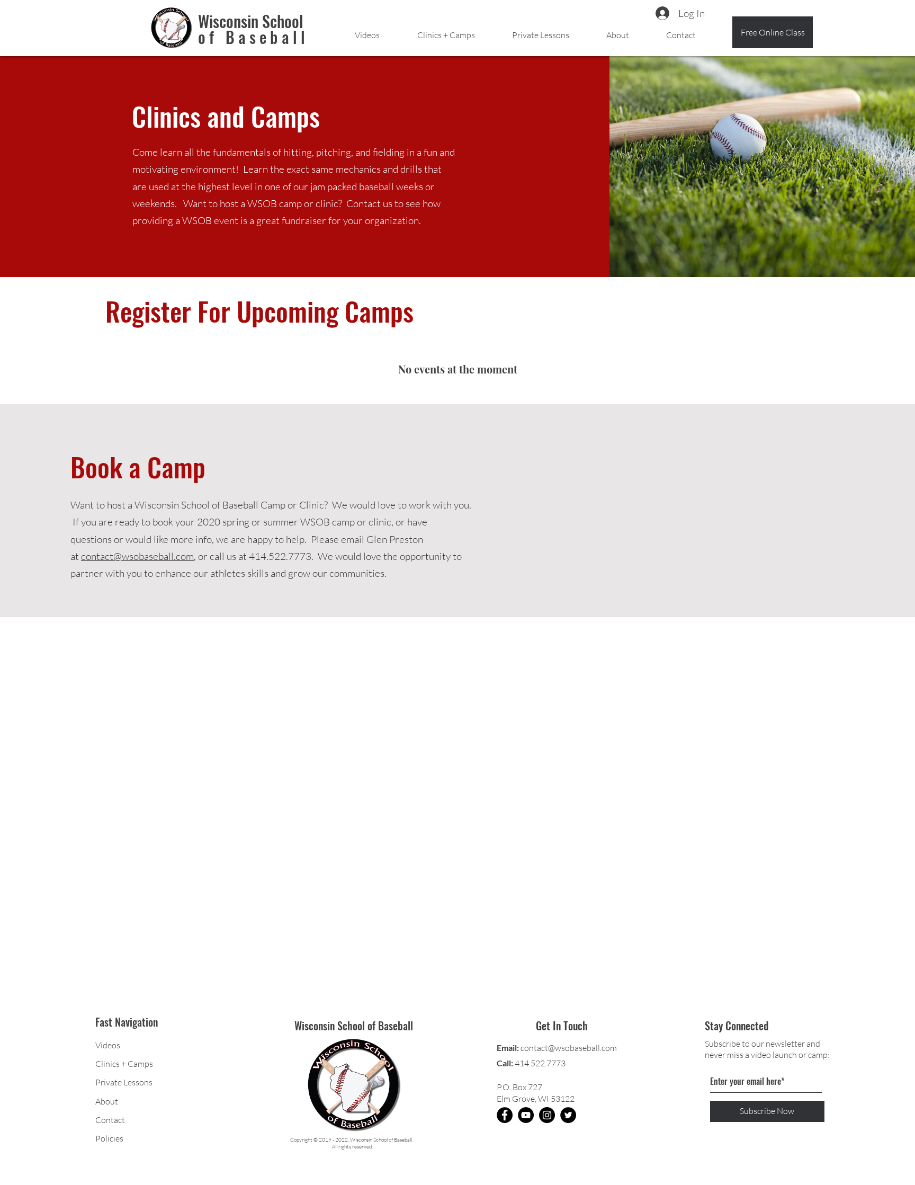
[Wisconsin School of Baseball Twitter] (568, 1115)
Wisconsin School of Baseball (353, 1025)
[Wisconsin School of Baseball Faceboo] (505, 1115)
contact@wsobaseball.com (137, 556)
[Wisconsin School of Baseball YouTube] (526, 1115)
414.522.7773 (540, 1063)
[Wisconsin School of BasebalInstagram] (547, 1115)
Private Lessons (123, 1082)
